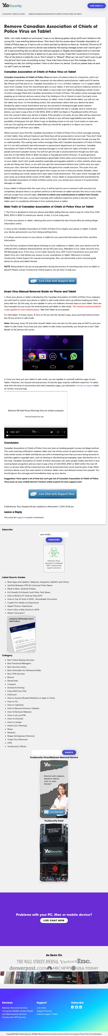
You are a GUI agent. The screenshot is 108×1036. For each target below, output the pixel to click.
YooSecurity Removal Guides (13, 14)
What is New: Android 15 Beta (21, 588)
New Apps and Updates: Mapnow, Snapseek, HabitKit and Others (38, 582)
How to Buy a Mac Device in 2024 (23, 609)
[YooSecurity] (12, 8)
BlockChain (12, 680)
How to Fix (12, 701)
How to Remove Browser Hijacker (23, 708)
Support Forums (44, 1011)
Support (76, 1034)
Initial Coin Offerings (17, 725)
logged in (20, 517)
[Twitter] (77, 1007)
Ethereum (12, 694)
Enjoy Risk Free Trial (16, 691)
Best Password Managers (19, 663)
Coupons (11, 684)
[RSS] (81, 1007)
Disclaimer (98, 1034)
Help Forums (68, 1034)
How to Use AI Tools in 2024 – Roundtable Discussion (32, 599)
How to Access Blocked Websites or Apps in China (31, 698)
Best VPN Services (16, 673)
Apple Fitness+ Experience (19, 606)
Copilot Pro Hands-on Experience (23, 602)
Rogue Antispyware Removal (21, 736)
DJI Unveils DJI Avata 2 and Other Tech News (28, 592)
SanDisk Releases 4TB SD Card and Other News (29, 585)
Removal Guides (51, 1034)
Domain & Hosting (15, 687)
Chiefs (60, 83)
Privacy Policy (84, 1034)
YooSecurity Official (16, 746)
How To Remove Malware (19, 711)
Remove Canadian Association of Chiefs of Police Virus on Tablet (50, 29)
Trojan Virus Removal (17, 739)
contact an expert (84, 385)
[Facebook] (73, 1007)
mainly (84, 83)
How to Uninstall (15, 718)
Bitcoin (10, 677)
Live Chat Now (54, 920)
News (10, 729)
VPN (9, 743)
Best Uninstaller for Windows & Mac (24, 670)
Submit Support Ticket (47, 1014)
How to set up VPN (16, 715)
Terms (92, 1034)
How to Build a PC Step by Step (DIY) (24, 595)
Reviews (11, 732)
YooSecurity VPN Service (14, 1017)
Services (61, 1034)
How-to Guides (14, 722)
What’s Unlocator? (16, 613)
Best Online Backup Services (20, 660)
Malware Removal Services (15, 1007)
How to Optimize (15, 705)
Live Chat (95, 5)
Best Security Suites (16, 667)
